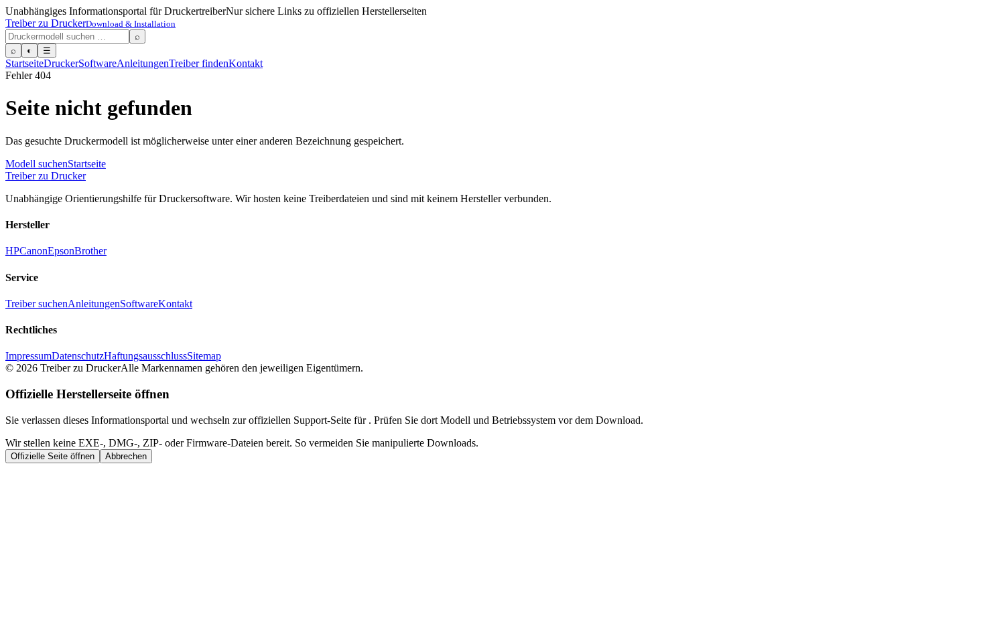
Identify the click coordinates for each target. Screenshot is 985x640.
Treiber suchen (36, 303)
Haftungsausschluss (145, 356)
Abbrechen (126, 456)
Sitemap (204, 356)
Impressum (28, 356)
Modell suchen (36, 163)
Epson (61, 250)
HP (12, 250)
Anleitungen (143, 63)
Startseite (24, 63)
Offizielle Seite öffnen (52, 456)
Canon (33, 250)
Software (97, 63)
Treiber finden (198, 63)
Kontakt (245, 63)
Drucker (61, 63)
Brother (90, 250)
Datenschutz (78, 356)
